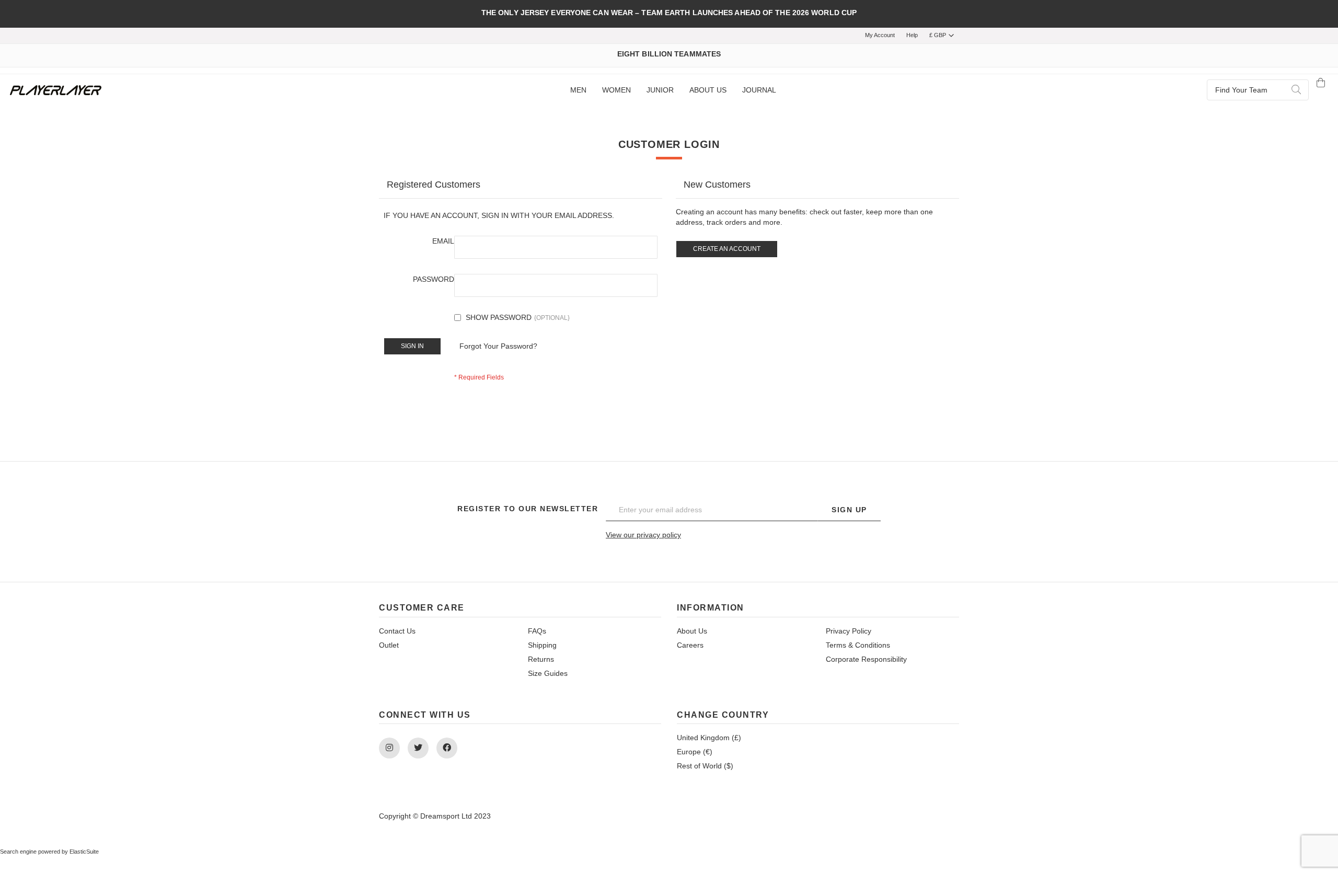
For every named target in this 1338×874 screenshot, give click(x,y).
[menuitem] (578, 90)
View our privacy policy (643, 535)
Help (912, 35)
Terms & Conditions (858, 645)
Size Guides (548, 673)
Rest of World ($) (705, 766)
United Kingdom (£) (709, 737)
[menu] (672, 90)
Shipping (542, 645)
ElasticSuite (84, 851)
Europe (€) (694, 752)
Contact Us (397, 631)
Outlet (389, 645)
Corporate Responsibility (866, 659)
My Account (880, 35)
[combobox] (1258, 89)
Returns (541, 659)
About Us (692, 631)
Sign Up (849, 509)
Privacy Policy (848, 631)
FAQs (537, 631)
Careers (690, 645)
